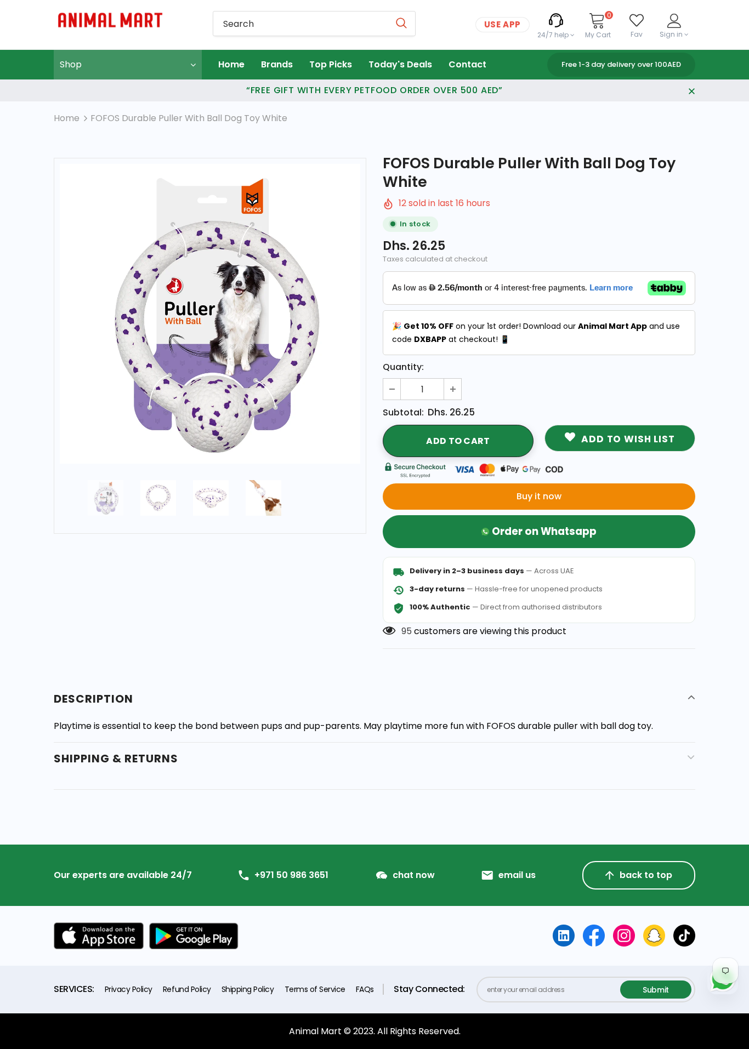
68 (406, 631)
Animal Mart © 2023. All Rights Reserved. (375, 1031)
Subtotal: (403, 412)
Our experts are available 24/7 (123, 875)
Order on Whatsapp (544, 531)
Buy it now (539, 496)
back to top (646, 875)
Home (67, 118)
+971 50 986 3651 (291, 875)
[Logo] (125, 20)
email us (517, 875)
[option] (210, 314)
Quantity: (403, 367)
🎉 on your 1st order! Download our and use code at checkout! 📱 (536, 333)
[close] (691, 90)
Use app (502, 24)
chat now (414, 875)
